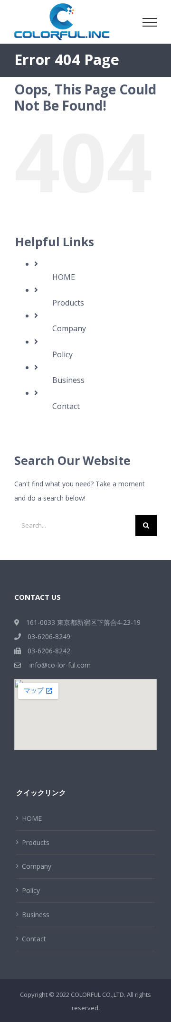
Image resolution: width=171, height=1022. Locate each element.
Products (68, 302)
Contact (66, 406)
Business (68, 380)
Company (69, 328)
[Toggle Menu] (149, 22)
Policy (62, 354)
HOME (63, 277)
